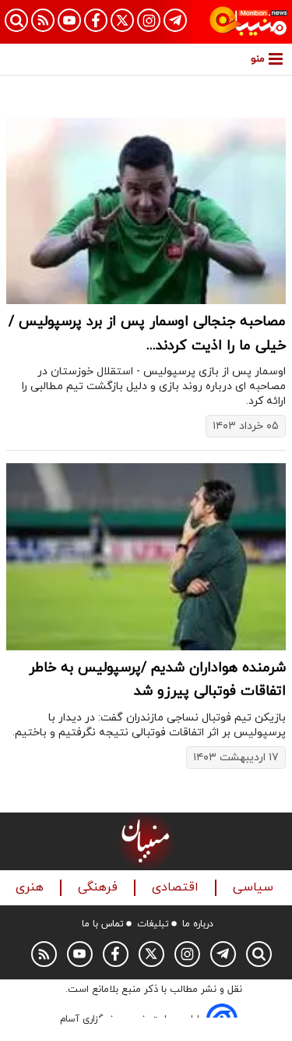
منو (258, 58)
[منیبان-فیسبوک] (95, 20)
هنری (31, 888)
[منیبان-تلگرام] (175, 20)
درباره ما (197, 924)
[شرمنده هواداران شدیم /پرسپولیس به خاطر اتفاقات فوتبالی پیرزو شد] (146, 556)
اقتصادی (177, 888)
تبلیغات (153, 924)
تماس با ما (103, 924)
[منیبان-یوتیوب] (69, 20)
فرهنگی (99, 888)
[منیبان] (248, 22)
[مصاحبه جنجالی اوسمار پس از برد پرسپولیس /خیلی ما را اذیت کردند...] (146, 211)
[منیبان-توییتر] (122, 20)
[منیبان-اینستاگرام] (148, 20)
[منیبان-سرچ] (259, 954)
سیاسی (255, 888)
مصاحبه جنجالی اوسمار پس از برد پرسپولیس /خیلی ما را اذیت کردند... (147, 334)
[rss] (43, 20)
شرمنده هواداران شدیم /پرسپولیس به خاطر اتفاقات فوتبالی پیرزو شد (157, 680)
